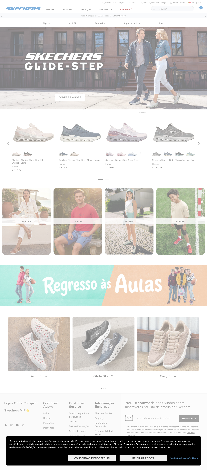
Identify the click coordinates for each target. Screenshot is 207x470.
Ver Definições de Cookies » (184, 458)
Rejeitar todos (143, 458)
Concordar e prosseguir (92, 458)
